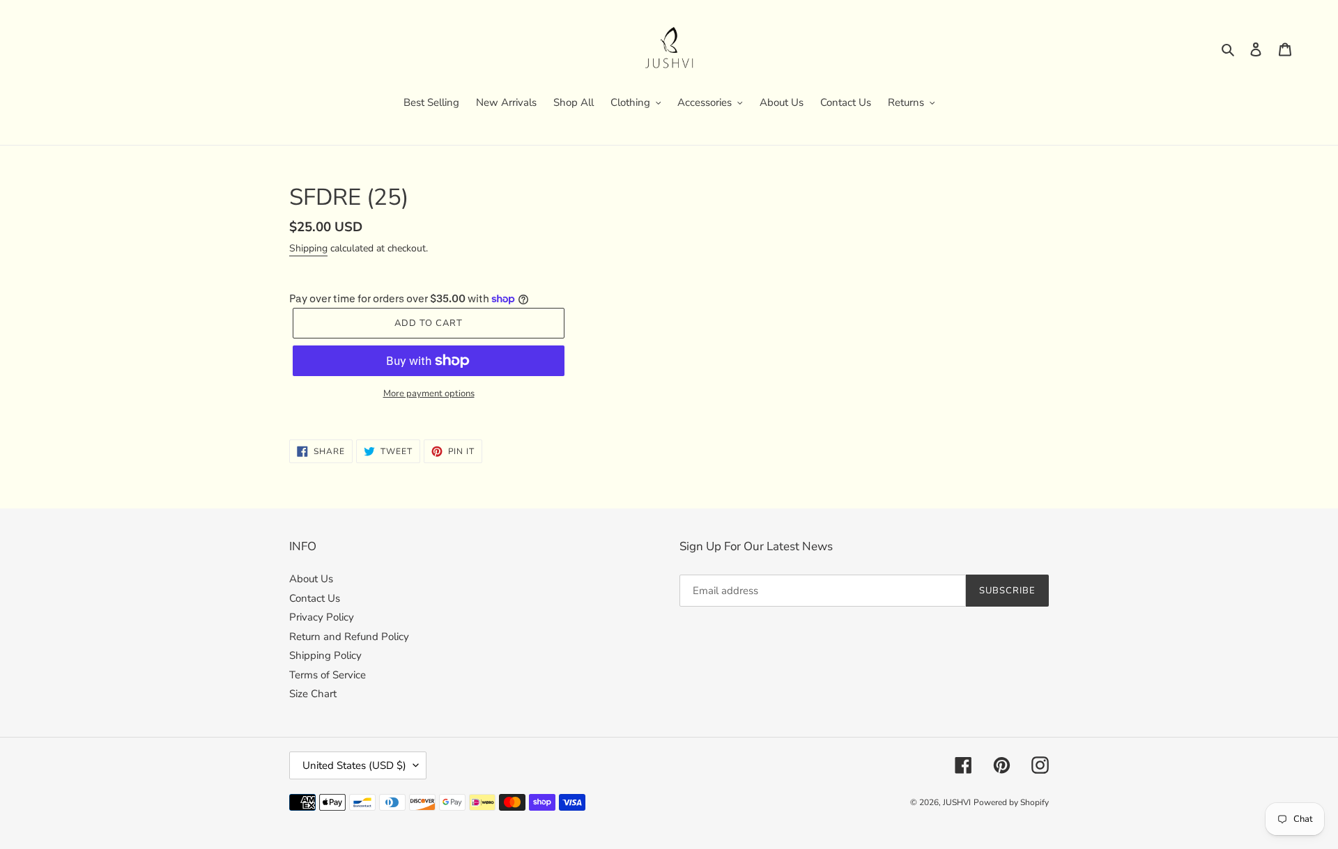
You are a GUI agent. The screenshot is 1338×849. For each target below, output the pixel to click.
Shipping (308, 248)
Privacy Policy (321, 617)
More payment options (429, 393)
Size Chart (313, 694)
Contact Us (314, 598)
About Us (311, 579)
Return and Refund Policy (349, 637)
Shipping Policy (325, 655)
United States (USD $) (354, 765)
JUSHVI (957, 802)
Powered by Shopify (1011, 802)
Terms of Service (327, 675)
